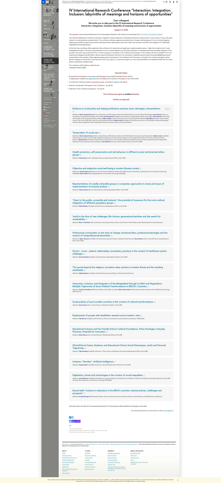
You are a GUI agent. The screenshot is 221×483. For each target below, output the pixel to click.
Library (132, 460)
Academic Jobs (111, 464)
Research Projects (112, 458)
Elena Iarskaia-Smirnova (50, 98)
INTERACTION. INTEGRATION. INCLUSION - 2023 (49, 90)
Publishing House (135, 458)
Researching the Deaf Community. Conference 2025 (49, 54)
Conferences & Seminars (114, 462)
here (110, 479)
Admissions (87, 453)
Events (46, 32)
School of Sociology (104, 444)
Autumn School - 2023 (48, 84)
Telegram (47, 107)
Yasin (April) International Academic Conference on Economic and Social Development (117, 468)
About (64, 451)
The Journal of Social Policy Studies (150, 34)
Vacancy (46, 43)
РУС (164, 1)
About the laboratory (47, 20)
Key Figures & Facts (66, 455)
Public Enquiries (66, 473)
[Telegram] (72, 417)
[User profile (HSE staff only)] (173, 2)
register (116, 82)
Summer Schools (89, 464)
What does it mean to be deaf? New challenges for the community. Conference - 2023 (49, 77)
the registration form (93, 79)
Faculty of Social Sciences (91, 444)
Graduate (87, 460)
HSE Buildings (65, 467)
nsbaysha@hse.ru (111, 59)
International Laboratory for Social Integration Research (124, 444)
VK (46, 110)
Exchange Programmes (90, 462)
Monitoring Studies (112, 460)
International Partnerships (68, 462)
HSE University (65, 444)
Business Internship (89, 469)
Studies (87, 451)
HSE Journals (134, 455)
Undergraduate (89, 458)
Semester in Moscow (90, 467)
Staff (45, 25)
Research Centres (112, 455)
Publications (47, 29)
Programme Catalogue (90, 455)
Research (111, 451)
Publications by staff (135, 453)
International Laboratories (114, 453)
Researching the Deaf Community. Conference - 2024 (48, 68)
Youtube (48, 112)
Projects (46, 36)
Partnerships (47, 39)
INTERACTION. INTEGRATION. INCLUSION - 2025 (49, 48)
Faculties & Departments (68, 460)
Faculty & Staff (65, 464)
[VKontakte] (70, 417)
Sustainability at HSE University (69, 458)
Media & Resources (137, 451)
